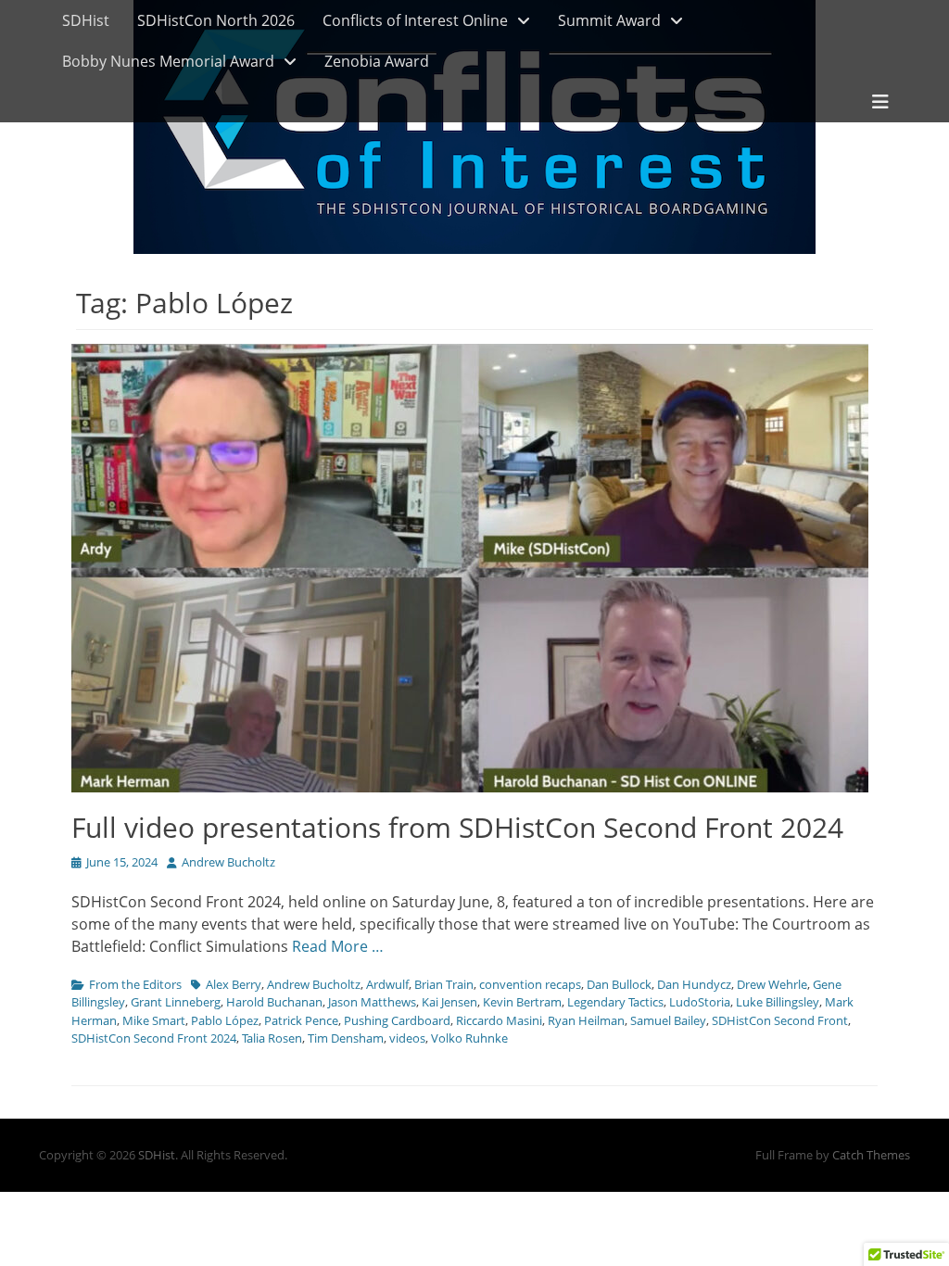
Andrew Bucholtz (228, 862)
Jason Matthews (372, 1002)
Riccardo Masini (499, 1020)
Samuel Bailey (668, 1020)
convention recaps (530, 984)
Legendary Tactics (615, 1002)
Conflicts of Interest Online (415, 20)
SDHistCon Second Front (780, 1020)
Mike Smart (153, 1020)
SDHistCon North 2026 (216, 20)
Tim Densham (346, 1038)
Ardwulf (387, 984)
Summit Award (609, 20)
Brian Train (444, 984)
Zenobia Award (376, 61)
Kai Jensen (449, 1002)
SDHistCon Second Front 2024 (153, 1038)
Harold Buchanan (274, 1002)
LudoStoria (699, 1002)
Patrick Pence (301, 1020)
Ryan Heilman (586, 1020)
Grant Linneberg (176, 1002)
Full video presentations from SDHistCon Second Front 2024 (457, 827)
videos (407, 1038)
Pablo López (225, 1020)
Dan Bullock (619, 984)
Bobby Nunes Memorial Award (168, 61)
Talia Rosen (272, 1038)
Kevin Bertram (522, 1002)
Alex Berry (233, 984)
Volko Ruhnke (469, 1038)
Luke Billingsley (777, 1002)
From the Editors (135, 984)
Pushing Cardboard (397, 1020)
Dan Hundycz (694, 984)
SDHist (85, 20)
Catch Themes (871, 1154)
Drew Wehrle (772, 984)
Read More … (338, 946)
